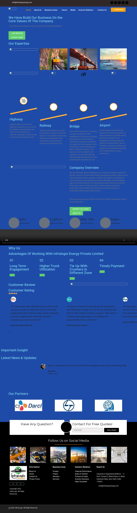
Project (55, 474)
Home (28, 10)
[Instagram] (119, 2)
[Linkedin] (126, 2)
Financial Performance (83, 471)
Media (72, 10)
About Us (38, 10)
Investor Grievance (82, 479)
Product (56, 471)
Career (64, 10)
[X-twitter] (115, 2)
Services (56, 479)
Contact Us (102, 10)
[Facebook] (111, 2)
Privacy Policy (34, 479)
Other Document (81, 482)
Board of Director (81, 474)
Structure (56, 476)
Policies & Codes (81, 476)
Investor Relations (86, 10)
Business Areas (51, 10)
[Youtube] (123, 2)
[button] (51, 10)
